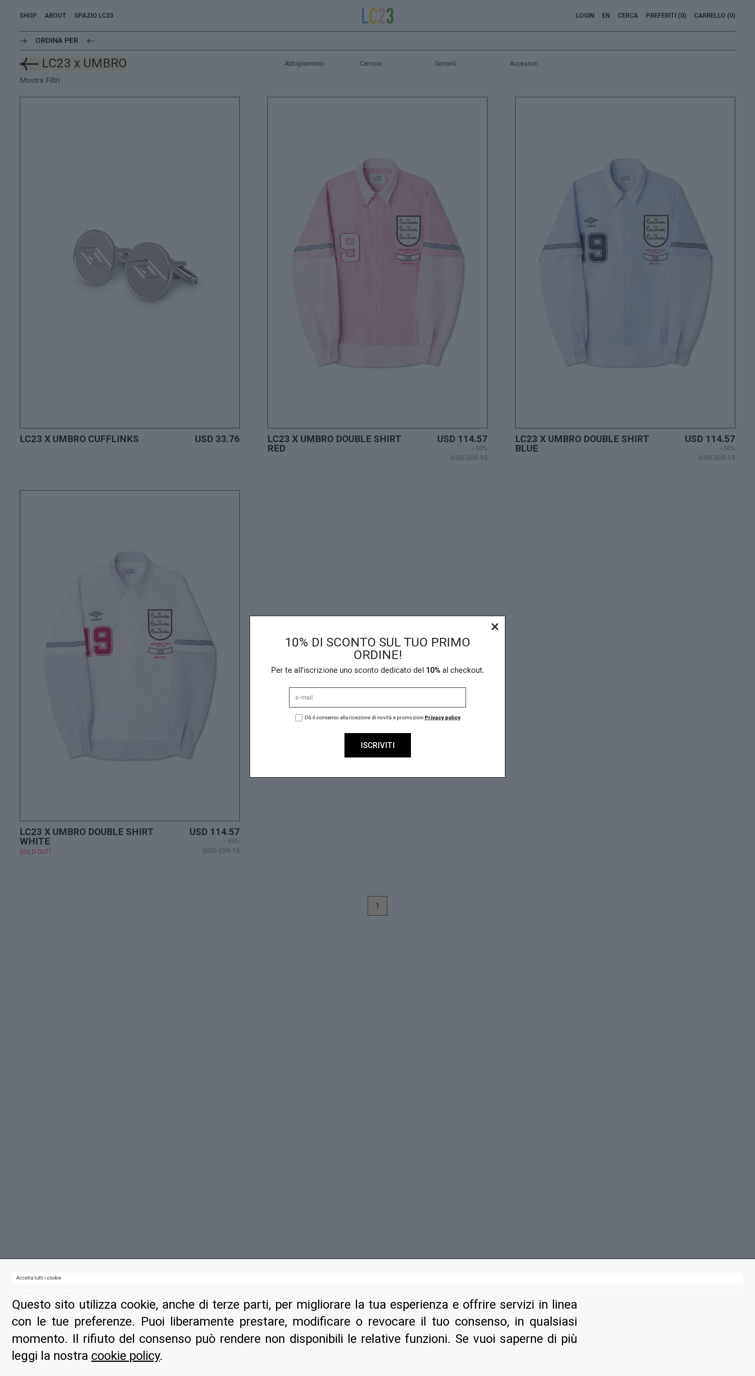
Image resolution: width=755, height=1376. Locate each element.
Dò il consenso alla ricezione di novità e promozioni (382, 717)
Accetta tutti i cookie (38, 1278)
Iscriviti (378, 745)
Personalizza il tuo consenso (48, 1290)
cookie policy (125, 1355)
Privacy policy (442, 717)
